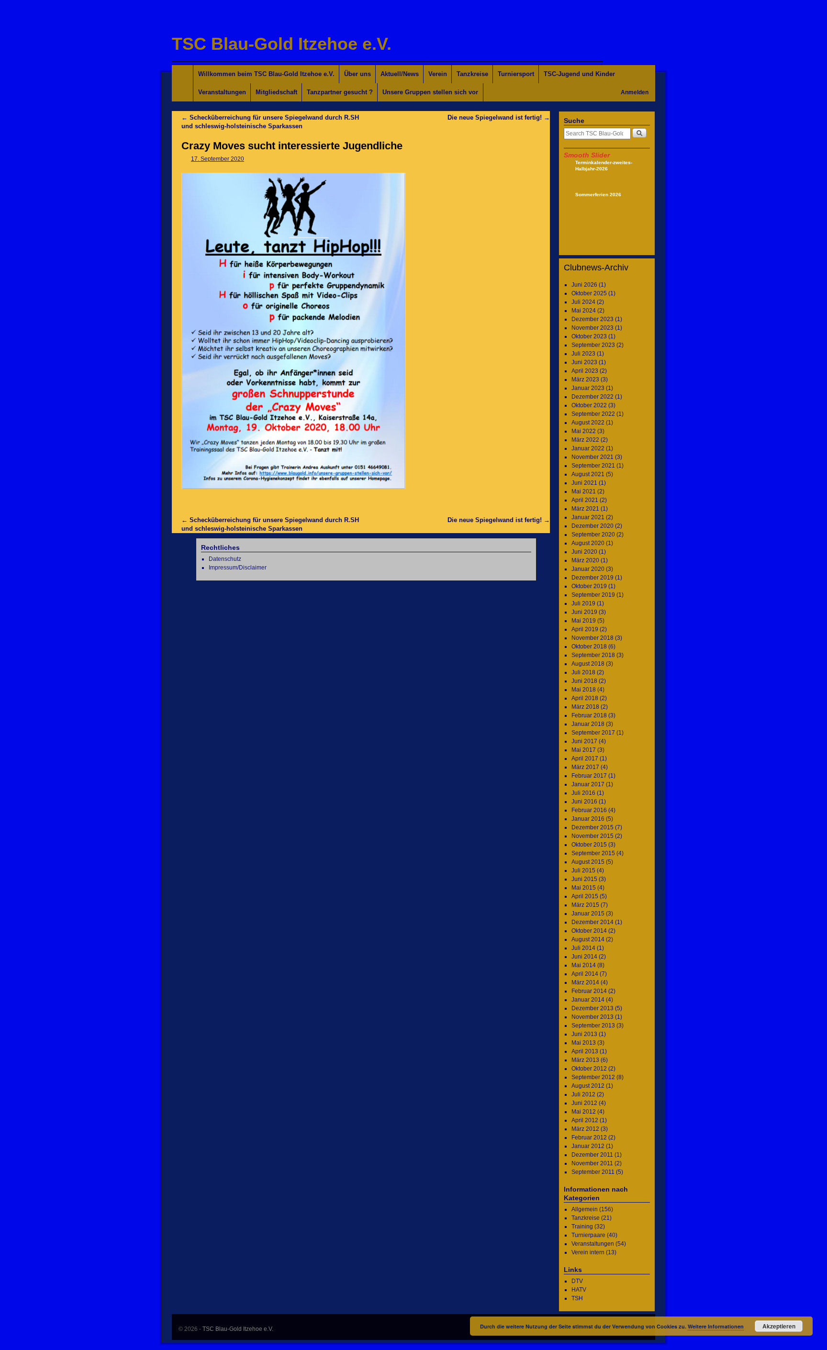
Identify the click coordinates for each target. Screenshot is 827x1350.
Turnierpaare (588, 1235)
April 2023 (584, 371)
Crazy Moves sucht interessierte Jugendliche (291, 146)
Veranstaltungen (222, 92)
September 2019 (593, 594)
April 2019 (584, 629)
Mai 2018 (583, 689)
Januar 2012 (587, 1146)
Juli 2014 (583, 948)
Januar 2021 (587, 517)
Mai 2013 (583, 1042)
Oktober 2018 (589, 646)
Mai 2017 (583, 750)
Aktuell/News (399, 74)
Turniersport (516, 74)
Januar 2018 (587, 724)
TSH (577, 1298)
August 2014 (587, 939)
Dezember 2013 (592, 1008)
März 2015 (585, 905)
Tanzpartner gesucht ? (340, 92)
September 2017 (593, 732)
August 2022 (587, 422)
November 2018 (592, 638)
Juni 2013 (584, 1034)
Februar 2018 (589, 715)
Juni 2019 (584, 612)
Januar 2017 (587, 784)
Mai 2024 (583, 310)
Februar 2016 (589, 810)
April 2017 (584, 758)
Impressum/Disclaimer (238, 567)
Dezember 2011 (592, 1154)
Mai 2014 (583, 965)
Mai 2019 (583, 620)
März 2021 (585, 508)
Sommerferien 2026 (598, 194)
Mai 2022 (583, 431)
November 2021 (592, 457)
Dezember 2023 (592, 319)
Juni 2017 (584, 741)
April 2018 (584, 698)
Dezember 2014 (592, 922)
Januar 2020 (587, 569)
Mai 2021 (583, 491)
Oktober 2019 (589, 586)
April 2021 (584, 500)
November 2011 (592, 1163)
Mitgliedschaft (276, 92)
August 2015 (587, 862)
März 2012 (585, 1129)
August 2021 (587, 474)
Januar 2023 (587, 388)
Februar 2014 (589, 991)
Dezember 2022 (592, 396)
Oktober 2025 (589, 293)
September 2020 (593, 534)
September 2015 (593, 853)
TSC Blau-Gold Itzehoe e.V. (281, 44)
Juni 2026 (584, 284)
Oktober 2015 (589, 844)
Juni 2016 (584, 801)
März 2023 (585, 379)
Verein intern (587, 1252)
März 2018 (585, 706)
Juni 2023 (584, 362)
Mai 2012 (583, 1111)
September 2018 (593, 655)
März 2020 (585, 560)
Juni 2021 (584, 483)
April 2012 (584, 1120)
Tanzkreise (472, 74)
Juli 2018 (583, 672)
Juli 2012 (583, 1094)
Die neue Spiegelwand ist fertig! (498, 117)
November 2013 (592, 1017)
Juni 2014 (584, 956)
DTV (577, 1281)
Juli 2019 (583, 603)
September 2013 (593, 1025)
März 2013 (585, 1060)
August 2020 (587, 543)
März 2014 (585, 982)
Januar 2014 (587, 999)
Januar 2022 (587, 448)
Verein (437, 74)
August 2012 (587, 1085)
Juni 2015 (584, 879)
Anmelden (634, 92)
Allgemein (584, 1209)
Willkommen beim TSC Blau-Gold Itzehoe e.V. (266, 74)
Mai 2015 (583, 887)
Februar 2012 (589, 1137)
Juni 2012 (584, 1103)
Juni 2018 (584, 681)
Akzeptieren (778, 1326)
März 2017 (585, 767)
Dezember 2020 (592, 526)
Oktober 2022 (589, 405)
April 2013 (584, 1051)
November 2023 (592, 327)
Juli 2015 (583, 870)
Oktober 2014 (589, 930)
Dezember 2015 (592, 827)
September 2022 (593, 414)
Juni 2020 (584, 551)
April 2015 (584, 896)
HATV (578, 1289)
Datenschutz (225, 559)
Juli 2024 (583, 302)
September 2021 (593, 465)
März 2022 (585, 439)
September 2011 (593, 1172)
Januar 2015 (587, 913)
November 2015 (592, 836)
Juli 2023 (583, 353)
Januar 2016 (587, 818)
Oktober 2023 (589, 336)
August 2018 (587, 663)
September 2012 (593, 1077)
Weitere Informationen (716, 1326)
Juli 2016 (583, 793)
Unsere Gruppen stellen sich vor (430, 92)
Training (582, 1226)
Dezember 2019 (592, 577)
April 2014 (584, 974)
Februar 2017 (589, 775)
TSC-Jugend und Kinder (579, 74)
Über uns (357, 74)
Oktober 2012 (589, 1068)
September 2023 (593, 345)
